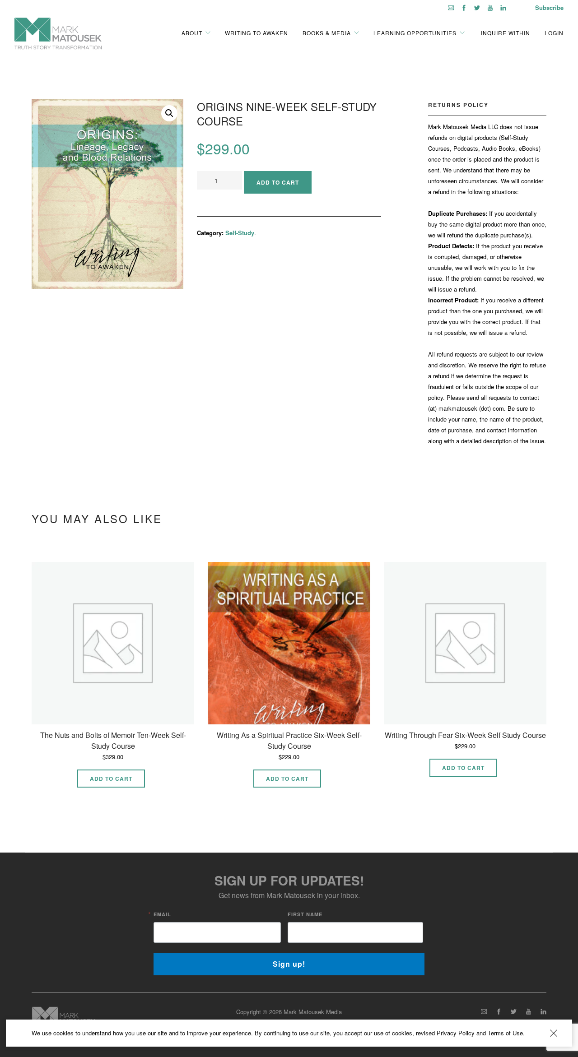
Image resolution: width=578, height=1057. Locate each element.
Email (162, 914)
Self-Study (239, 232)
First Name (305, 914)
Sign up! (289, 964)
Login (554, 32)
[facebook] (464, 7)
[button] (169, 113)
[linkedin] (503, 7)
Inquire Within (504, 32)
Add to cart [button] (111, 778)
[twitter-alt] (477, 7)
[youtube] (490, 7)
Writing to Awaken (256, 32)
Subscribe (549, 7)
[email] (451, 7)
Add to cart (277, 182)
